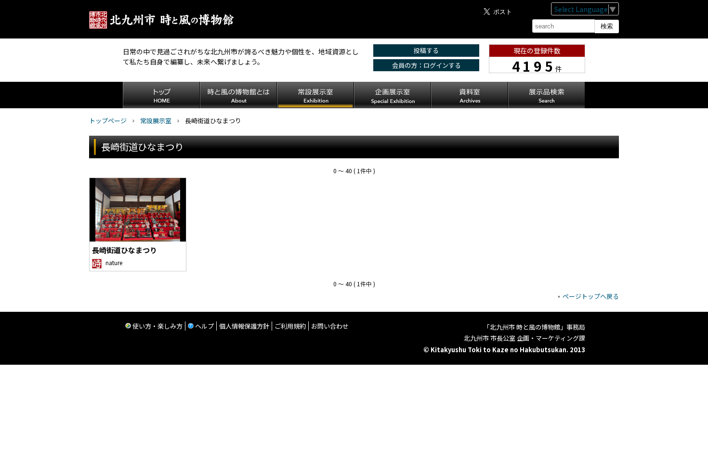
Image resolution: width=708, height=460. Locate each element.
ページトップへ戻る (591, 296)
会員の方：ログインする (426, 65)
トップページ (108, 120)
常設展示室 (155, 120)
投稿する (426, 50)
